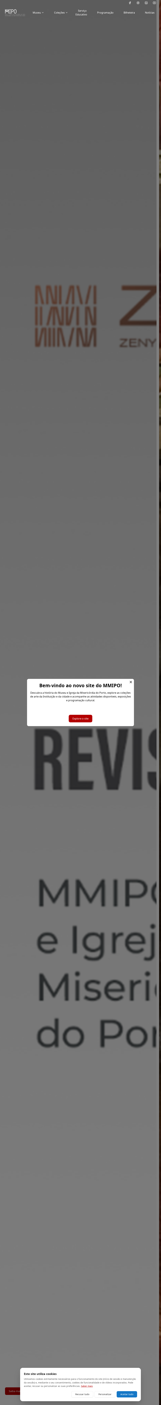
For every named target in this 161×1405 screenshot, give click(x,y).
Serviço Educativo (81, 12)
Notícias (150, 12)
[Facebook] (129, 2)
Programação (105, 12)
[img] (15, 12)
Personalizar (104, 1394)
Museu (37, 12)
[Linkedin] (146, 2)
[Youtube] (154, 2)
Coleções (59, 12)
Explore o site (80, 718)
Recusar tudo (82, 1394)
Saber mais (87, 1386)
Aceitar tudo (126, 1394)
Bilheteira (129, 12)
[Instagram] (138, 2)
